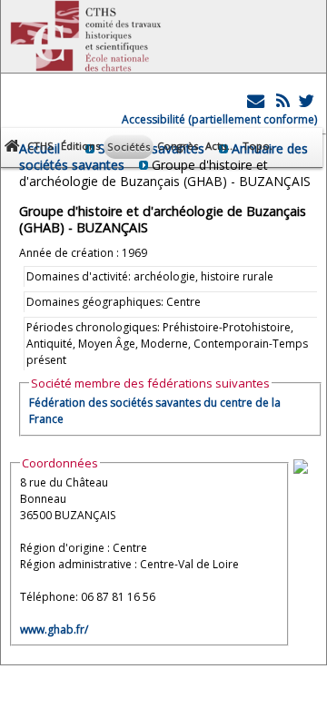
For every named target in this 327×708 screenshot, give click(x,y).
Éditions (80, 145)
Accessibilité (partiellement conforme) (219, 119)
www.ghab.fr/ (54, 629)
